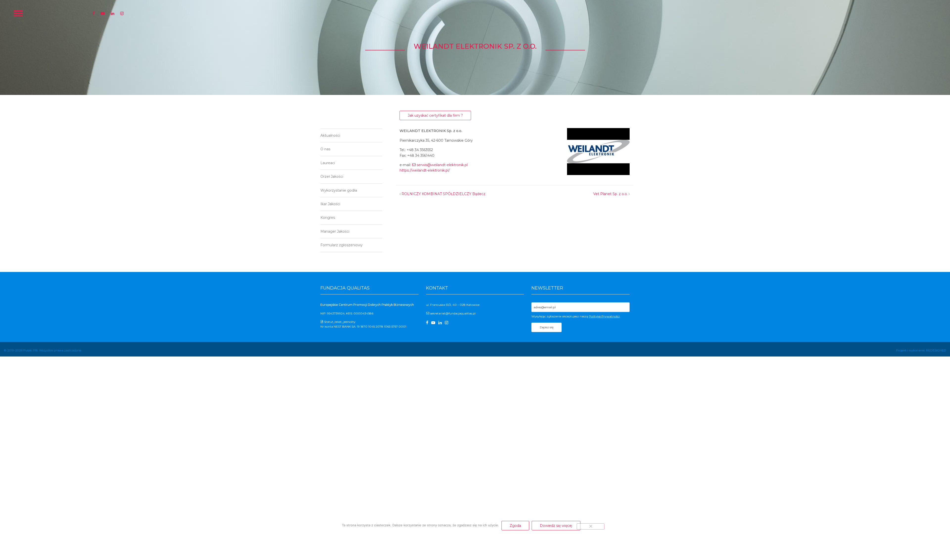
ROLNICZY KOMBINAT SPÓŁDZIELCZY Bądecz (443, 194)
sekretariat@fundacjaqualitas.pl (452, 313)
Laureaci (327, 163)
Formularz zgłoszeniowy (341, 245)
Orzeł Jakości (331, 176)
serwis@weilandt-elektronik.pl (442, 165)
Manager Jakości (334, 231)
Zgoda (515, 525)
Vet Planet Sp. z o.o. (610, 194)
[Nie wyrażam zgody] (590, 526)
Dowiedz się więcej (556, 525)
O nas (325, 149)
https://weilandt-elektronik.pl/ (425, 170)
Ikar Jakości (330, 204)
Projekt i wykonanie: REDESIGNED (921, 350)
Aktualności (330, 135)
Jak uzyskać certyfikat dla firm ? (435, 115)
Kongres (327, 217)
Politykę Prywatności (604, 316)
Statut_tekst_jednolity (340, 322)
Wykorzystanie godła (338, 190)
